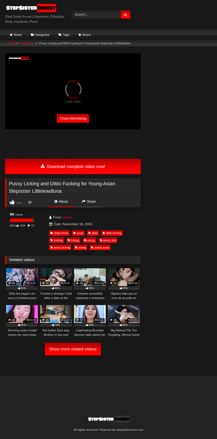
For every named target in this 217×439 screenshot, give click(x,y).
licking (75, 240)
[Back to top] (204, 426)
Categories (42, 34)
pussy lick (109, 240)
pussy (91, 240)
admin (67, 217)
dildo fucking (113, 233)
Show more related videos (73, 349)
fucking (58, 240)
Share (91, 201)
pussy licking (62, 247)
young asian (101, 247)
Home (18, 34)
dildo (94, 233)
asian (80, 233)
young (82, 247)
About (63, 201)
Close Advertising (73, 118)
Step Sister (27, 43)
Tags (66, 34)
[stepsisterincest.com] (33, 8)
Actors (86, 34)
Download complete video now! (75, 166)
